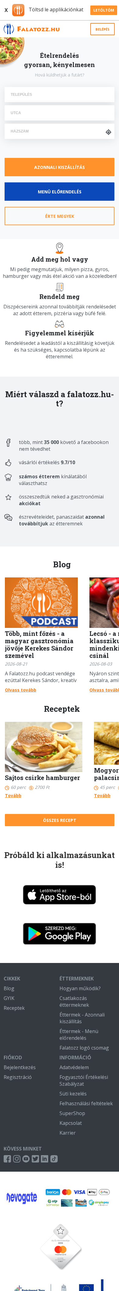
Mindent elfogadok (61, 1273)
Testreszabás (61, 1258)
